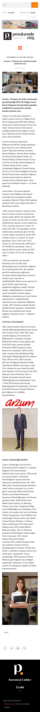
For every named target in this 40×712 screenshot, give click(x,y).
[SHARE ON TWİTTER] (11, 648)
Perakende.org (9, 704)
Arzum (6, 632)
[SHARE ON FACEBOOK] (5, 648)
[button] (20, 48)
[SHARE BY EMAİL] (18, 648)
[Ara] (34, 5)
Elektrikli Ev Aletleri (16, 57)
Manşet (30, 57)
